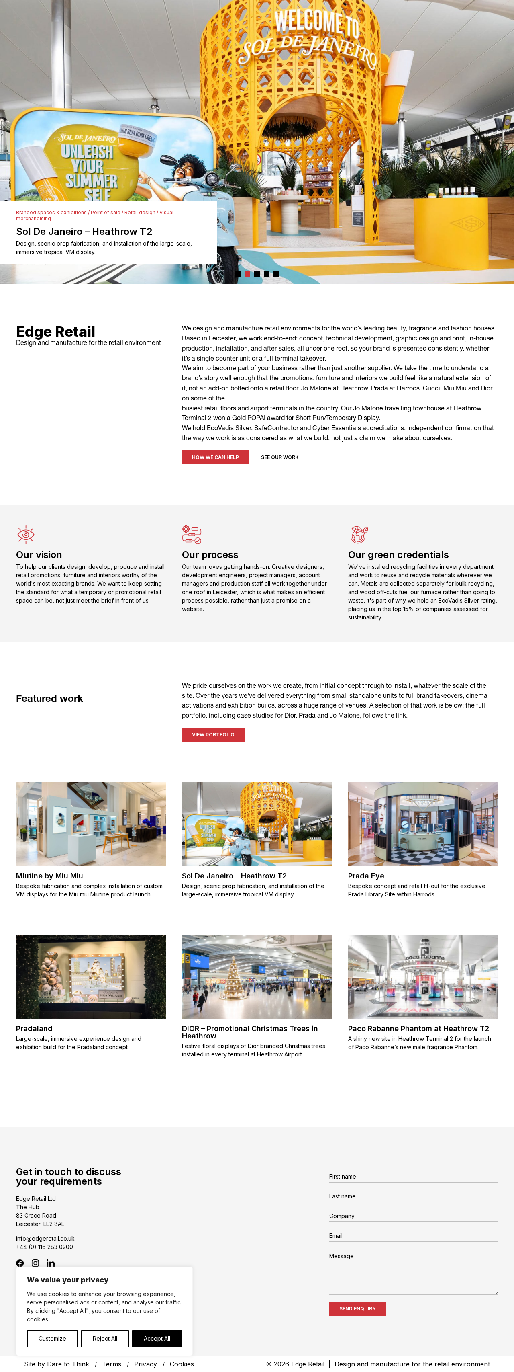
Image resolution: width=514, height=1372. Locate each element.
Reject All (105, 1338)
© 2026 (378, 1364)
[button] (238, 274)
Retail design (139, 212)
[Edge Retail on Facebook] (20, 1263)
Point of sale (105, 212)
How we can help (215, 457)
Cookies (182, 1364)
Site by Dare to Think (56, 1364)
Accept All (157, 1338)
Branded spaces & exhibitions (51, 212)
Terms (111, 1364)
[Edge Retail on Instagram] (35, 1263)
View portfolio (213, 735)
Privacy (145, 1364)
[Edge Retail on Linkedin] (51, 1263)
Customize (52, 1338)
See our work (280, 457)
